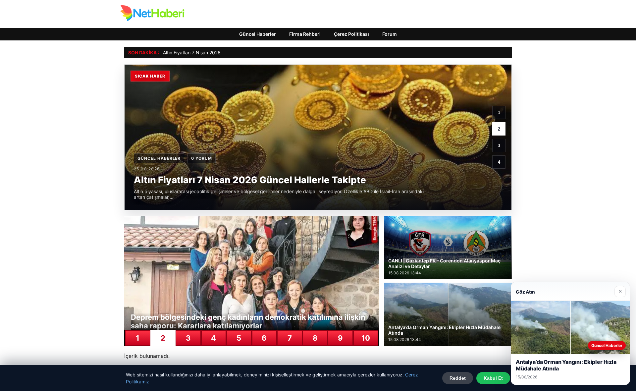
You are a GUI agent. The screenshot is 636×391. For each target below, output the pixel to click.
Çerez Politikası (351, 34)
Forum (389, 34)
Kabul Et (493, 378)
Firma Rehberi (305, 34)
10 (365, 338)
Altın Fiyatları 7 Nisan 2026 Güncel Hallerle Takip (215, 52)
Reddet (458, 378)
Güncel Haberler (257, 34)
